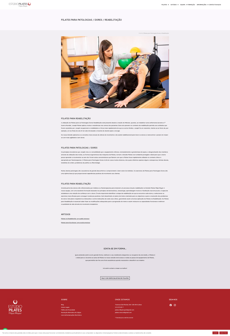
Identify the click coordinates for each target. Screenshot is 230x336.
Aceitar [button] (215, 333)
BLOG (219, 4)
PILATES (164, 4)
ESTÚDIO (174, 4)
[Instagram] (175, 305)
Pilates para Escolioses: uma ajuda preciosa (75, 222)
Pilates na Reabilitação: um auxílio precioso (75, 219)
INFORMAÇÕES (201, 4)
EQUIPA (182, 4)
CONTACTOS (213, 4)
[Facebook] (170, 305)
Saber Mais (223, 333)
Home (141, 33)
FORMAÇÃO (191, 4)
